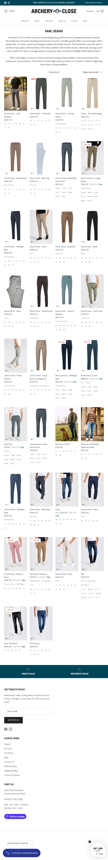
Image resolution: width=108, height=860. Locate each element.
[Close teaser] (89, 841)
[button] (98, 850)
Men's (37, 21)
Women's (25, 21)
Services (62, 21)
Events (74, 21)
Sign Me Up (13, 720)
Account (8, 748)
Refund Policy (10, 766)
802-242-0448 (15, 799)
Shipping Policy (11, 770)
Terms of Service (12, 775)
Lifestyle (49, 21)
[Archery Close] (54, 11)
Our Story (8, 753)
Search (7, 744)
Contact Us (9, 762)
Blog (85, 21)
